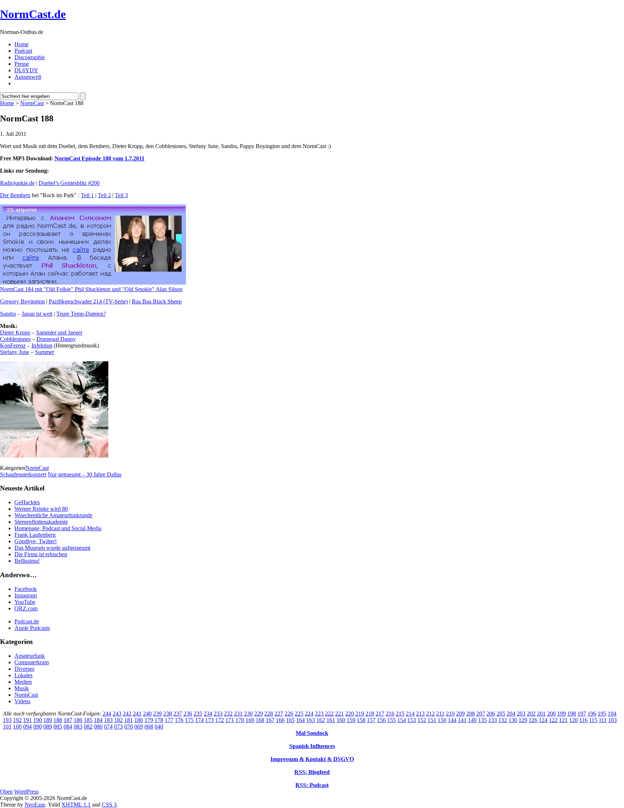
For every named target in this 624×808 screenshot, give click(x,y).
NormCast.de (33, 14)
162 (320, 720)
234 (208, 713)
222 (329, 713)
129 (523, 720)
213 (420, 713)
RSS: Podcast (312, 785)
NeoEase (35, 804)
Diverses (24, 669)
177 (169, 720)
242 (127, 713)
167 (270, 720)
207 (480, 713)
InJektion (41, 345)
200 (551, 713)
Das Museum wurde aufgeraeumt (52, 548)
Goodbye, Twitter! (35, 541)
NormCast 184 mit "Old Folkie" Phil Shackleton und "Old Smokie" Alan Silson (91, 289)
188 (57, 720)
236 (187, 713)
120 (573, 720)
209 (460, 713)
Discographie (29, 57)
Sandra (8, 314)
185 (88, 720)
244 (107, 713)
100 (17, 726)
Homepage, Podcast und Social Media (57, 528)
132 (502, 720)
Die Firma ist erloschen (40, 554)
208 (470, 713)
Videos (22, 701)
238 (167, 713)
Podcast (23, 51)
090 (37, 726)
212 (430, 713)
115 (593, 720)
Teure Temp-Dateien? (81, 314)
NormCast (32, 103)
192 (17, 720)
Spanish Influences (312, 746)
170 (239, 720)
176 (179, 720)
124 (543, 720)
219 (359, 713)
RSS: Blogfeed (312, 772)
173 (209, 720)
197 (581, 713)
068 (148, 726)
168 (260, 720)
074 (108, 726)
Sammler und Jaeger (59, 332)
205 (501, 713)
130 (512, 720)
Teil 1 (87, 195)
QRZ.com (26, 608)
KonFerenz (13, 345)
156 (381, 720)
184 (98, 720)
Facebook (25, 589)
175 (189, 720)
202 (531, 713)
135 (482, 720)
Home (21, 44)
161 (330, 720)
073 (118, 726)
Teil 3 (121, 195)
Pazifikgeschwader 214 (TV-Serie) (88, 301)
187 (68, 720)
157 (371, 720)
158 (361, 720)
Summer (44, 352)
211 (440, 713)
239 (157, 713)
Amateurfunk (29, 656)
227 (278, 713)
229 (258, 713)
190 (37, 720)
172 (219, 720)
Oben (6, 791)
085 (57, 726)
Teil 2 (104, 195)
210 (450, 713)
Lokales (23, 675)
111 (603, 720)
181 (128, 720)
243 (117, 713)
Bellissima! (27, 561)
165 (290, 720)
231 (238, 713)
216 (390, 713)
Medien (23, 682)
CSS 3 (109, 804)
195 (602, 713)
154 (401, 720)
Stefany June (14, 352)
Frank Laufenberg (35, 535)
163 (310, 720)
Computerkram (31, 662)
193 (7, 720)
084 (68, 726)
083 (78, 726)
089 (47, 726)
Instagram (25, 595)
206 (490, 713)
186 (78, 720)
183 (108, 720)
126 (533, 720)
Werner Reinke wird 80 (41, 509)
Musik (21, 688)
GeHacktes (27, 502)
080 (98, 726)
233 (218, 713)
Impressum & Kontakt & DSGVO (312, 759)
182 (118, 720)
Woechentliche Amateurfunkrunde (53, 515)
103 (612, 720)
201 (541, 713)
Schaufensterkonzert (23, 474)
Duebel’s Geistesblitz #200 (69, 183)
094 (27, 726)
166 (280, 720)
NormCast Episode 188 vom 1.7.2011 (99, 158)
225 (299, 713)
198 (571, 713)
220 (349, 713)
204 (511, 713)
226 (289, 713)
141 (462, 720)
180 (138, 720)
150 (442, 720)
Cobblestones (15, 339)
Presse (21, 64)
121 (563, 720)
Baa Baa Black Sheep (157, 301)
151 (432, 720)
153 (411, 720)
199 (561, 713)
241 (137, 713)
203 (521, 713)
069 (138, 726)
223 (319, 713)
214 (410, 713)
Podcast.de (26, 621)
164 (300, 720)
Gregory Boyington (22, 301)
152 (421, 720)
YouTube (24, 602)
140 (472, 720)
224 (309, 713)
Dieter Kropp (15, 332)
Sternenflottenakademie (41, 522)
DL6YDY (26, 70)
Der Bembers (15, 195)
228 (268, 713)
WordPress (26, 791)
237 (177, 713)
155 (391, 720)
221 (339, 713)
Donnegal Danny (56, 339)
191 (27, 720)
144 (452, 720)
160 (341, 720)
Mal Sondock (312, 733)
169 (250, 720)
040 (159, 726)
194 (612, 713)
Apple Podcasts (32, 628)
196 (592, 713)
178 (159, 720)
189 (47, 720)
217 (380, 713)
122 (553, 720)
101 (7, 726)
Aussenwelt (27, 77)
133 (492, 720)
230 (248, 713)
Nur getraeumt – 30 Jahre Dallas (84, 474)
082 (88, 726)
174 (199, 720)
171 (229, 720)
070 (128, 726)
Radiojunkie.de (17, 183)
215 (400, 713)
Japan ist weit (37, 314)
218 (369, 713)
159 (351, 720)
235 (198, 713)
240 (147, 713)
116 (583, 720)
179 (148, 720)
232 (228, 713)
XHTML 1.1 (76, 804)
